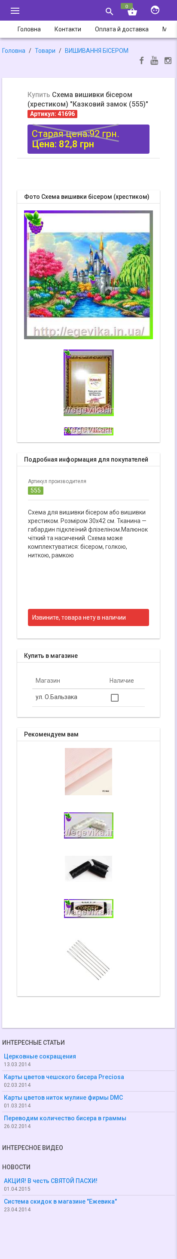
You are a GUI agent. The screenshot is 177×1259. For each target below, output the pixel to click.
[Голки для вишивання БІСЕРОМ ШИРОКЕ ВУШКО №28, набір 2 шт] (88, 958)
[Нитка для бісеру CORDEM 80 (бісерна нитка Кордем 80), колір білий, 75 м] (88, 824)
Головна (13, 50)
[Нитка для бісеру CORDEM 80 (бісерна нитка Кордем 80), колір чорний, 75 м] (88, 868)
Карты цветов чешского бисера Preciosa (64, 1076)
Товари (45, 50)
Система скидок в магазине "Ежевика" (60, 1201)
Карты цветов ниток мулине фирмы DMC (63, 1097)
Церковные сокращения (40, 1056)
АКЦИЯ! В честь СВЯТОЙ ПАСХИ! (51, 1180)
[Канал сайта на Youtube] (154, 61)
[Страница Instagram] (168, 61)
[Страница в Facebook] (141, 61)
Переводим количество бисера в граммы (65, 1118)
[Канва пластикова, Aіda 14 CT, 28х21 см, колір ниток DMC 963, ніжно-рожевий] (88, 770)
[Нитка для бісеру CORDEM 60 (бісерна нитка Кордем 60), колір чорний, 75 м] (88, 907)
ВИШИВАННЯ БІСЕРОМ (96, 50)
